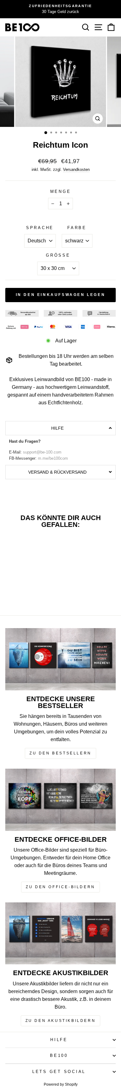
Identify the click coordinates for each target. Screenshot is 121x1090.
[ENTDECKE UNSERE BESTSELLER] (60, 659)
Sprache (40, 228)
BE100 (59, 1055)
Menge (60, 191)
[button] (60, 428)
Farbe (77, 228)
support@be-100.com (42, 452)
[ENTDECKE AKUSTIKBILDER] (60, 933)
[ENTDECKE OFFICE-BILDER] (60, 800)
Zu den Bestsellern (60, 753)
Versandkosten (76, 169)
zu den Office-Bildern (60, 887)
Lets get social (59, 1072)
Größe (58, 255)
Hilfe (59, 1040)
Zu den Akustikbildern (60, 1020)
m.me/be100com (53, 458)
